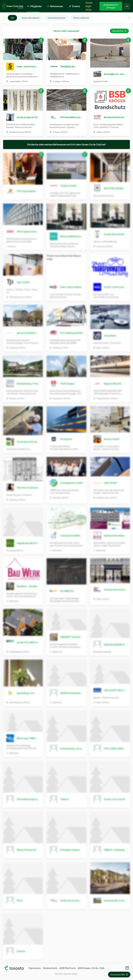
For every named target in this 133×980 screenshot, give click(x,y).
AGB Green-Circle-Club (91, 967)
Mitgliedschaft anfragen (111, 6)
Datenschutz (50, 967)
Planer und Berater (81, 18)
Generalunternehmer (56, 18)
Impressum (35, 967)
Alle (12, 18)
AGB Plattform (67, 967)
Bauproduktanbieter (31, 18)
